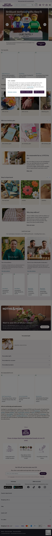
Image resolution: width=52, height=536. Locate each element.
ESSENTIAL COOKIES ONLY (26, 91)
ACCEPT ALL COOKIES (39, 91)
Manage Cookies (12, 92)
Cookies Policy (30, 86)
